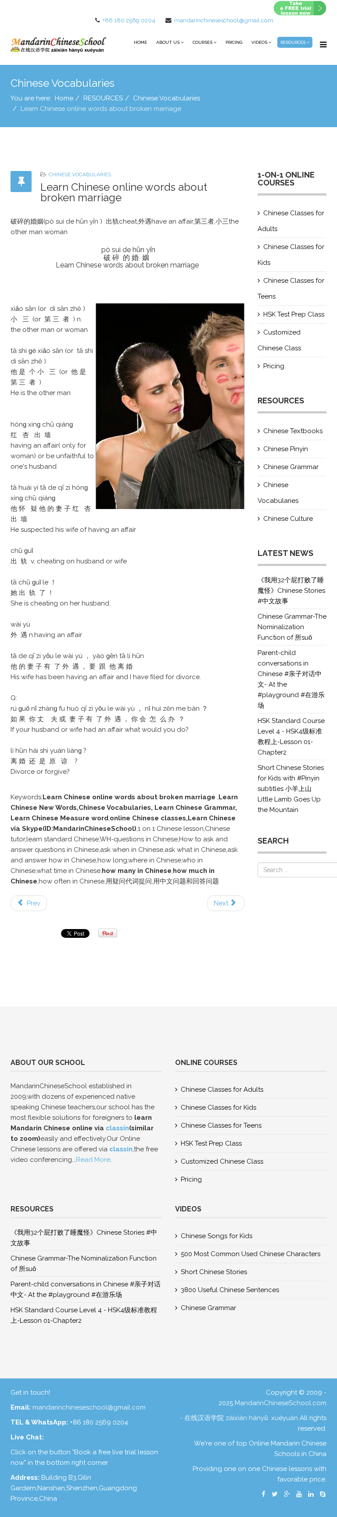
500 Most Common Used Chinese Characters (250, 1254)
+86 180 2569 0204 (129, 20)
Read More (93, 1160)
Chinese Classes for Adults (291, 221)
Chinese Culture (288, 519)
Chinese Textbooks (293, 431)
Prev (32, 903)
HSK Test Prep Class (293, 314)
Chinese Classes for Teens (291, 288)
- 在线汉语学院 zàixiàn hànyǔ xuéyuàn (240, 1418)
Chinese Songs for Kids (216, 1236)
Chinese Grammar (291, 467)
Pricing (234, 42)
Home (140, 42)
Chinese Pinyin (285, 449)
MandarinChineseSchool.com (280, 1403)
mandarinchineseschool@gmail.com (223, 20)
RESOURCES (292, 42)
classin (117, 1128)
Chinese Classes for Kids (291, 255)
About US (167, 42)
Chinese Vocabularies (166, 98)
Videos (259, 42)
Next (222, 903)
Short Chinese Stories (214, 1272)
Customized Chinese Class (279, 340)
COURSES (202, 42)
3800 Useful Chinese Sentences (230, 1290)
